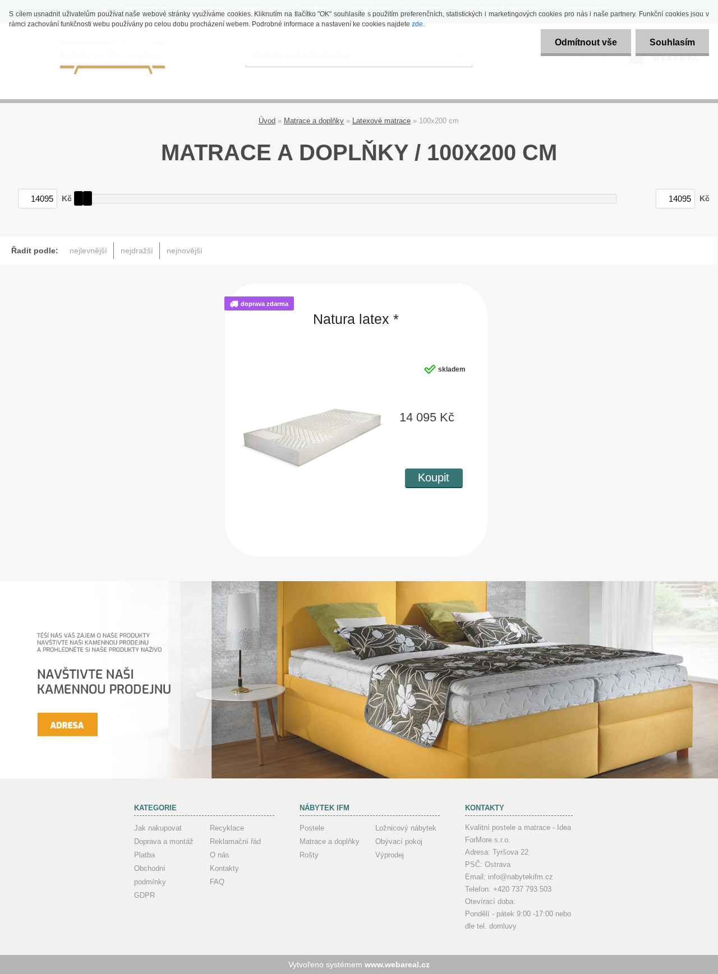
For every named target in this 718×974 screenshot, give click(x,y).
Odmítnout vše (586, 42)
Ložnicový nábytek (405, 828)
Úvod (267, 121)
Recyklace (227, 828)
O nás (219, 855)
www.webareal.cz (397, 964)
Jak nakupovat (158, 828)
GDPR (144, 895)
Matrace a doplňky (314, 121)
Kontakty (224, 868)
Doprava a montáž (164, 841)
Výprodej (389, 855)
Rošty (309, 855)
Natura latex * (356, 319)
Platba (144, 855)
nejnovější (184, 250)
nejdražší (137, 250)
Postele (312, 828)
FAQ (217, 882)
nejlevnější (88, 250)
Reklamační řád (235, 841)
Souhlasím (672, 42)
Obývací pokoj (398, 841)
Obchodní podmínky (150, 875)
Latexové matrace (381, 121)
